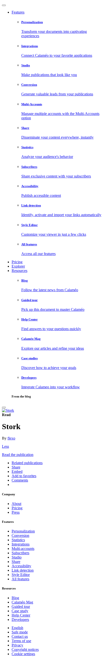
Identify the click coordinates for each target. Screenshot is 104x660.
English (17, 628)
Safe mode (20, 632)
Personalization (23, 531)
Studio (17, 557)
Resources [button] (19, 271)
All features (20, 579)
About (16, 504)
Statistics (18, 540)
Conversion (20, 535)
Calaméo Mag (22, 602)
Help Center (21, 615)
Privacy (17, 645)
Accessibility (21, 566)
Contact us (20, 636)
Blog (15, 598)
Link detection (23, 570)
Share (16, 562)
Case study (20, 611)
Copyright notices (25, 649)
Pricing (17, 262)
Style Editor (21, 575)
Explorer (18, 266)
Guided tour (21, 606)
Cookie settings (23, 654)
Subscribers (20, 553)
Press (16, 512)
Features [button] (18, 12)
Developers (20, 619)
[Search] (4, 407)
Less (5, 446)
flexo (11, 438)
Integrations (21, 544)
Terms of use (21, 641)
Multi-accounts (23, 548)
